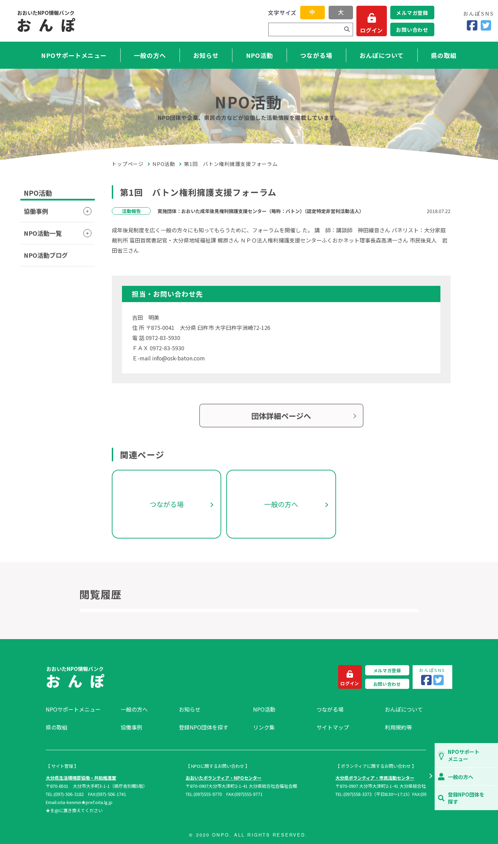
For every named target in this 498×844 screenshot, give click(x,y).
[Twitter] (486, 25)
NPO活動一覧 (43, 233)
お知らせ (206, 55)
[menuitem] (79, 709)
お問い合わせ (412, 29)
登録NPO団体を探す (203, 727)
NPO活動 (259, 55)
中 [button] (312, 12)
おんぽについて (381, 55)
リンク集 (264, 727)
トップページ (128, 163)
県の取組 (444, 55)
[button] (430, 776)
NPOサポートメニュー (74, 55)
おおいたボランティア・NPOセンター (224, 778)
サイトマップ (332, 727)
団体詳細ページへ (281, 415)
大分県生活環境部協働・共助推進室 (81, 778)
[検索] (347, 29)
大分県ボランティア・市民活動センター (374, 778)
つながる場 (316, 55)
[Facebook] (472, 25)
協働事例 (36, 211)
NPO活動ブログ (46, 255)
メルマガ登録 (412, 12)
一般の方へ (150, 55)
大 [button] (341, 12)
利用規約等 (398, 727)
